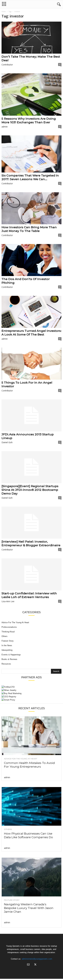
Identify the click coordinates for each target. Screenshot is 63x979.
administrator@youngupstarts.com (37, 959)
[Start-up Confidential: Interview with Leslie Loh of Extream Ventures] (31, 574)
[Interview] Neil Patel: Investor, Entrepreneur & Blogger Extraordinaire (31, 543)
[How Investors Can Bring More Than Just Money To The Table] (31, 208)
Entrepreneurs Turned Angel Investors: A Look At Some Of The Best (31, 332)
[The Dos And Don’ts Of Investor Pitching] (31, 260)
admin (5, 126)
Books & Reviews (9, 659)
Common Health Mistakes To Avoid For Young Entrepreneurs (29, 764)
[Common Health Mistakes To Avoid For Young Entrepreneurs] (31, 735)
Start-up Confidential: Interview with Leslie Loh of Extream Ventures (29, 595)
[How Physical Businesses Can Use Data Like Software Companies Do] (31, 806)
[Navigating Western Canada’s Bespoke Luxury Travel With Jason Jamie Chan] (31, 877)
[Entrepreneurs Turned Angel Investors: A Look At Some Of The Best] (31, 312)
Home (4, 11)
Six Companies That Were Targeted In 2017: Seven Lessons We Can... (30, 177)
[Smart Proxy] (31, 699)
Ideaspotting (7, 650)
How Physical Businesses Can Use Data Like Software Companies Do (28, 835)
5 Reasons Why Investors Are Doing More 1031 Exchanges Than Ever (29, 120)
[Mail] (28, 965)
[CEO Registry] (31, 696)
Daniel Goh (7, 442)
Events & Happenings (11, 654)
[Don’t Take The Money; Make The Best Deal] (31, 38)
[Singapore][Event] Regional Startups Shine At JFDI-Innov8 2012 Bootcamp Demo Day (30, 489)
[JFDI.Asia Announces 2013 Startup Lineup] (31, 415)
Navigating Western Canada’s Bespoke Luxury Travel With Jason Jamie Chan (28, 908)
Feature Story (8, 641)
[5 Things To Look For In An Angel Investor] (31, 364)
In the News (7, 645)
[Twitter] (35, 965)
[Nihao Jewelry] (31, 690)
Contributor (7, 64)
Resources (6, 664)
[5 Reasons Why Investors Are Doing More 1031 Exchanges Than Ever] (31, 94)
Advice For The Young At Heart (15, 622)
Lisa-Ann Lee (8, 601)
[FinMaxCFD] (31, 687)
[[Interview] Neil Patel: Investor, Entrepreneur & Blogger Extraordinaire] (31, 523)
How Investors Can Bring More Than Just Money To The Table (29, 229)
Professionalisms (9, 627)
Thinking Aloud (8, 632)
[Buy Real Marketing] (31, 693)
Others (4, 636)
